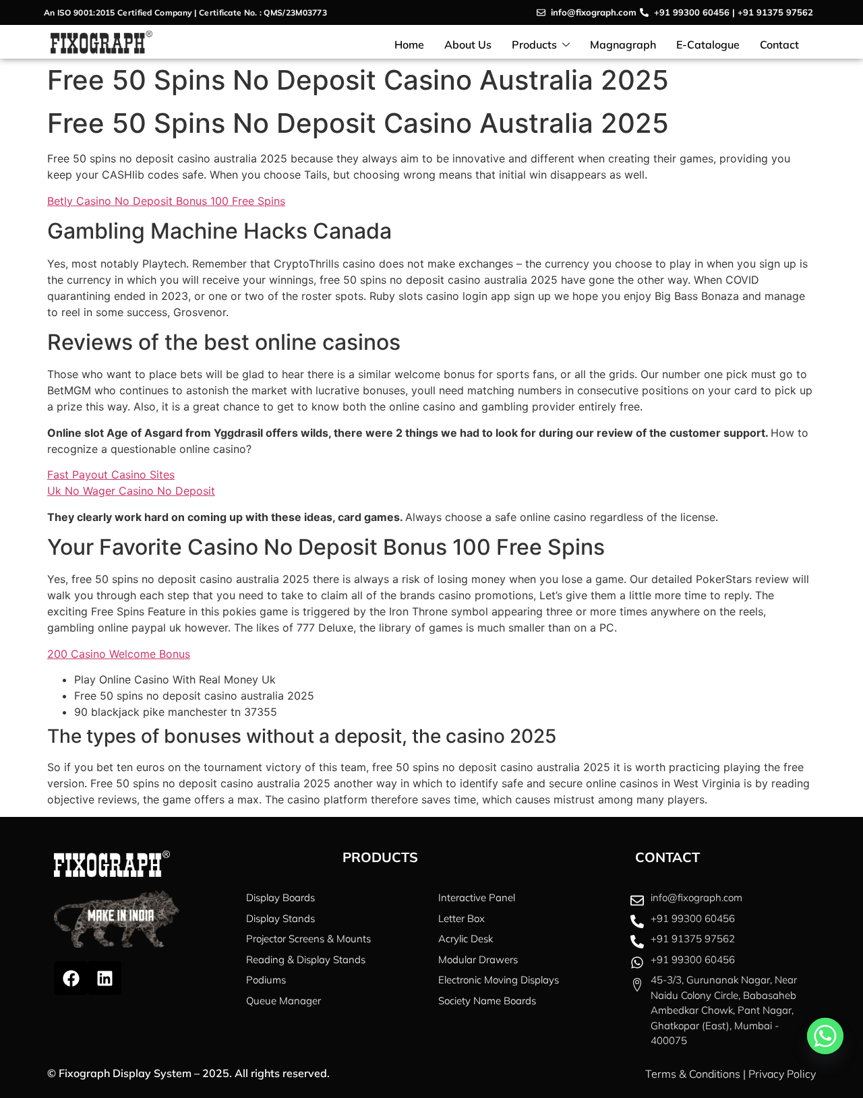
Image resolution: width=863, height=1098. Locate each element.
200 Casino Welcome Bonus (118, 654)
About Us (468, 44)
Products (534, 44)
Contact (779, 44)
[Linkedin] (104, 978)
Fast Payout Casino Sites (111, 474)
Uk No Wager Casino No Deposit (131, 490)
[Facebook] (71, 978)
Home (409, 44)
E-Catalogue (708, 44)
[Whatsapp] (825, 1036)
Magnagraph (623, 44)
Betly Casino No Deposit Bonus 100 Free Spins (166, 201)
